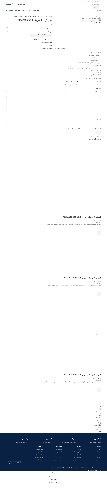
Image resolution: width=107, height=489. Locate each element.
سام (100, 413)
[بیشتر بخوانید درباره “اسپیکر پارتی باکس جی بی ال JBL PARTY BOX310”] (99, 390)
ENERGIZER (97, 425)
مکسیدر (99, 402)
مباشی (99, 406)
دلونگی (99, 427)
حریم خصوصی (39, 449)
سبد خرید (60, 454)
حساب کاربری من (58, 449)
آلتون (99, 424)
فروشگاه (99, 452)
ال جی (99, 422)
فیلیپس (99, 409)
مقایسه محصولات (58, 460)
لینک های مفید (40, 446)
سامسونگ (98, 411)
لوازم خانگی (78, 454)
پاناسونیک (98, 429)
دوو (100, 415)
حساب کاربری (59, 446)
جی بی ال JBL (97, 417)
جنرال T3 (98, 420)
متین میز (99, 404)
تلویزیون (79, 449)
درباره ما (99, 457)
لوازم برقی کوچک (77, 457)
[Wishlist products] (16, 4)
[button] (99, 294)
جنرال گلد (98, 418)
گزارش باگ (40, 460)
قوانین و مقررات (39, 454)
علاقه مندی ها (59, 452)
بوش (100, 431)
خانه (100, 449)
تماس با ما (98, 460)
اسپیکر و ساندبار (77, 452)
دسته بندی (79, 446)
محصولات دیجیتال (77, 460)
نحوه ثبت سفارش (39, 457)
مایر (100, 408)
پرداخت (60, 457)
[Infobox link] (90, 438)
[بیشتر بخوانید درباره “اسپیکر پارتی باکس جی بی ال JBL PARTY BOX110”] (99, 233)
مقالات (99, 454)
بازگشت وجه (40, 452)
